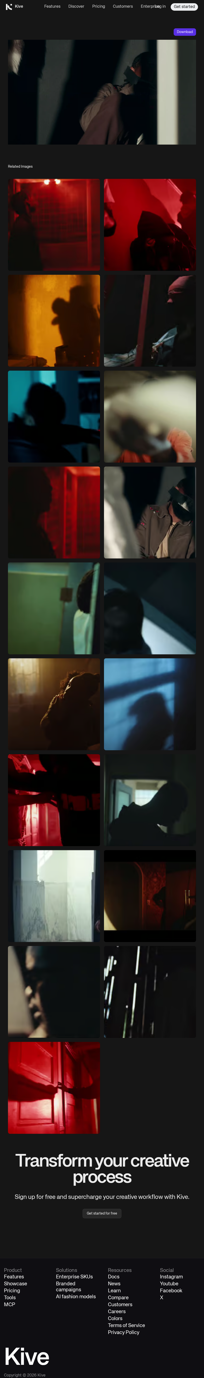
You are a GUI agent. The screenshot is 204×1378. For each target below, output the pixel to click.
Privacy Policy (123, 1332)
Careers (117, 1311)
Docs (113, 1277)
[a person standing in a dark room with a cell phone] (150, 608)
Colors (115, 1318)
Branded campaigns (68, 1287)
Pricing (98, 7)
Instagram (171, 1277)
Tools (10, 1297)
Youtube (169, 1284)
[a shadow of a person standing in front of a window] (150, 704)
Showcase (15, 1284)
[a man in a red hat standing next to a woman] (150, 321)
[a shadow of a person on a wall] (54, 321)
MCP (9, 1304)
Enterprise (150, 7)
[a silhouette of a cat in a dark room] (150, 800)
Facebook (171, 1291)
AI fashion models (76, 1296)
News (114, 1284)
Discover (76, 7)
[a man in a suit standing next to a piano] (54, 896)
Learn (114, 1291)
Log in (160, 7)
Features (52, 7)
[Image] (54, 225)
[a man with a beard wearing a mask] (150, 512)
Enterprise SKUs (74, 1277)
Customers (123, 7)
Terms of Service (126, 1325)
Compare (118, 1297)
